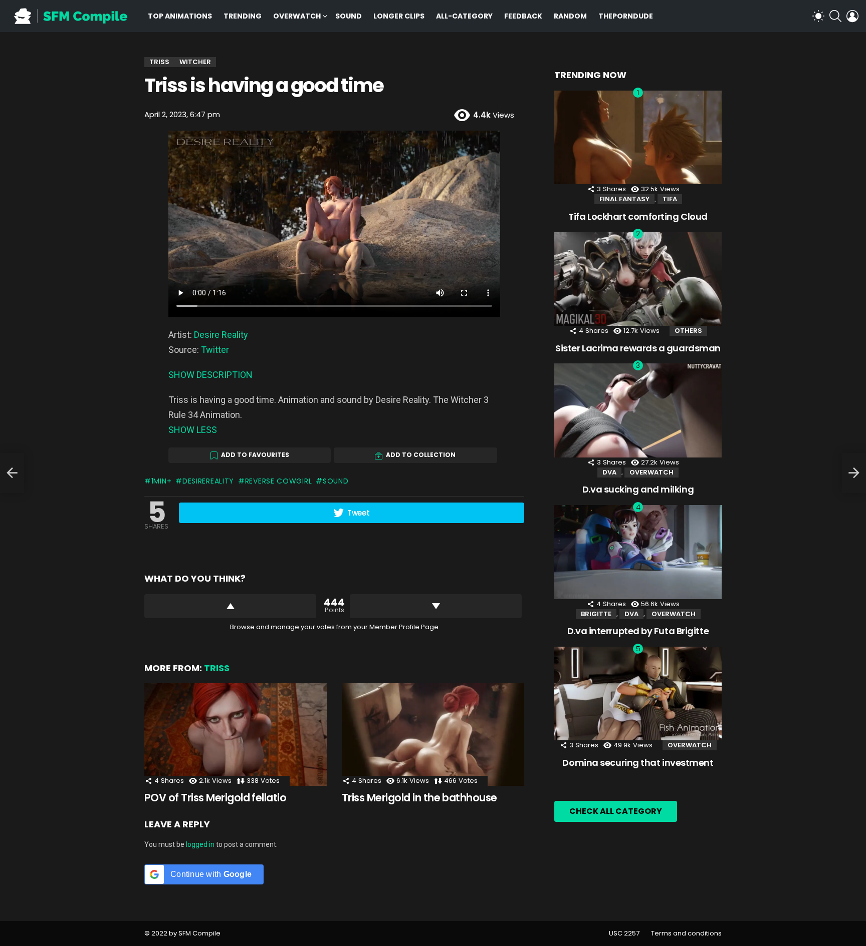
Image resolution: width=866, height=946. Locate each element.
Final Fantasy (624, 199)
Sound (348, 16)
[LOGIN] (852, 16)
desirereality (208, 481)
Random (570, 16)
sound (335, 481)
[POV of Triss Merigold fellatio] (235, 734)
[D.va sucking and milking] (638, 410)
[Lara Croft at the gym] (12, 473)
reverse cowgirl (278, 481)
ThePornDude (625, 16)
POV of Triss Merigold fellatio (215, 797)
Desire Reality (221, 334)
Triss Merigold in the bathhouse (419, 797)
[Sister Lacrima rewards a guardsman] (638, 279)
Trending (243, 16)
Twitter (215, 349)
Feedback (523, 16)
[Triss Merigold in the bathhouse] (433, 734)
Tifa (670, 199)
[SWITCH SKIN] (818, 16)
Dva (609, 472)
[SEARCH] (835, 16)
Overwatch (297, 16)
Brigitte (596, 614)
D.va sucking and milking (638, 489)
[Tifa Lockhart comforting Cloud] (638, 138)
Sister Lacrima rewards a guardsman (638, 348)
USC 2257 (624, 933)
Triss (217, 668)
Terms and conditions (686, 933)
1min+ (161, 481)
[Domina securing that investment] (638, 694)
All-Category (464, 16)
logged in (200, 844)
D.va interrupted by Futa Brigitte (638, 631)
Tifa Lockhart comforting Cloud (638, 216)
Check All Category (615, 811)
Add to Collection (421, 454)
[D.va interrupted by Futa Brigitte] (638, 552)
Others (688, 330)
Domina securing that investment (637, 762)
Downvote (436, 606)
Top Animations (180, 16)
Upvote (230, 606)
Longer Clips (398, 16)
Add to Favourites (255, 454)
